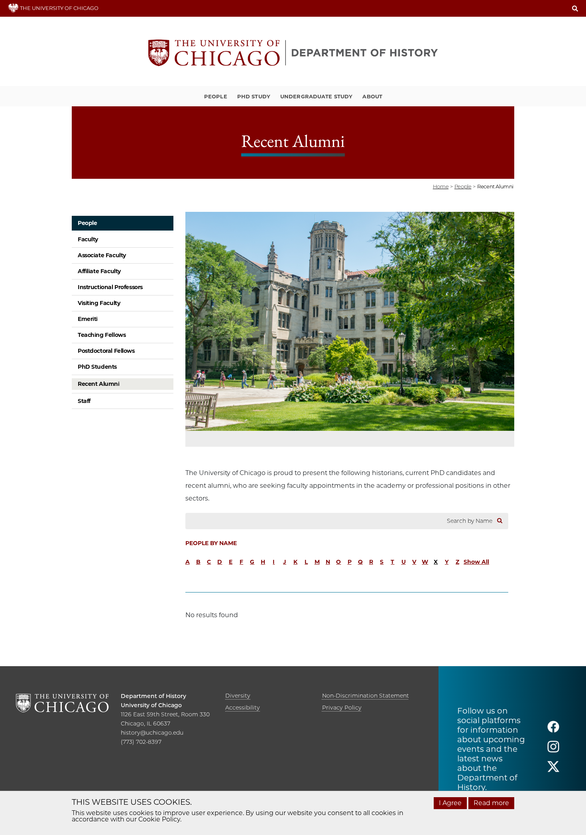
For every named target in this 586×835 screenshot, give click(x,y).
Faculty (88, 239)
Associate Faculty (102, 255)
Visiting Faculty (99, 303)
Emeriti (88, 319)
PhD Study (253, 96)
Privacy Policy (342, 707)
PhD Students (97, 366)
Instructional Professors (110, 287)
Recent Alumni (99, 383)
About (372, 96)
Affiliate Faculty (99, 271)
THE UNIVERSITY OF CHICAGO (58, 8)
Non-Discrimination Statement (365, 695)
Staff (84, 401)
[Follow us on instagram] (553, 750)
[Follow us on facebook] (553, 730)
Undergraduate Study (316, 96)
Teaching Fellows (102, 334)
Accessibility (242, 707)
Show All (476, 561)
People (215, 96)
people (463, 186)
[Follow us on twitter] (553, 770)
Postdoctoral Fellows (106, 350)
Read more (491, 803)
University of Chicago (151, 705)
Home (440, 186)
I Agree (450, 803)
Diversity (237, 695)
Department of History (153, 696)
